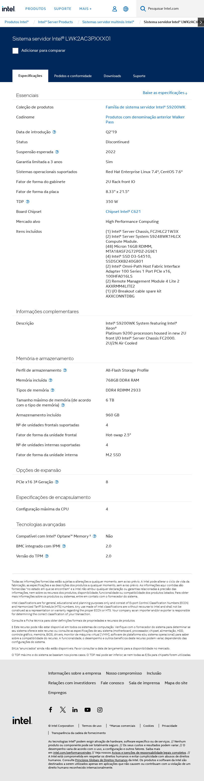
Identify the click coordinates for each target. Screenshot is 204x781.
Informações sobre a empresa (74, 673)
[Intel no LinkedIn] (75, 710)
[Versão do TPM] (47, 556)
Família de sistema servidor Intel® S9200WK (145, 107)
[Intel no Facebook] (50, 710)
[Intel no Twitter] (63, 710)
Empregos (57, 692)
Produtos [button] (35, 8)
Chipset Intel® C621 (123, 211)
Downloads (112, 76)
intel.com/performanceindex (72, 752)
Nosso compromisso (124, 673)
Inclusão (154, 673)
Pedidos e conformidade (73, 76)
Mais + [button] (85, 8)
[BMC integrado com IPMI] (64, 546)
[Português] (126, 8)
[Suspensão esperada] (57, 152)
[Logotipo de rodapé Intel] (22, 720)
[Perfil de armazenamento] (65, 370)
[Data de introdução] (54, 132)
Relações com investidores (72, 683)
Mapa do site (176, 683)
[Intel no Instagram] (100, 710)
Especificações (30, 75)
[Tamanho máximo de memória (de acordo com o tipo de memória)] (63, 405)
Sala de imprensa (144, 683)
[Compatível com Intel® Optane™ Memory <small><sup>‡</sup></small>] (94, 536)
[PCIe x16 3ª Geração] (56, 482)
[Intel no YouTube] (87, 710)
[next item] (201, 22)
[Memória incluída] (50, 380)
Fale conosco (112, 683)
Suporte (139, 76)
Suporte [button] (62, 8)
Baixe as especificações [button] (163, 92)
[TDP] (27, 201)
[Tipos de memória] (52, 390)
